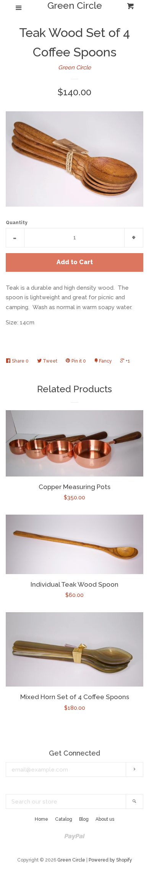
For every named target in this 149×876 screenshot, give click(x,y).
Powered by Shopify (110, 860)
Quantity (17, 222)
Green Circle (74, 5)
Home (41, 819)
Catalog (63, 819)
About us (105, 819)
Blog (84, 819)
